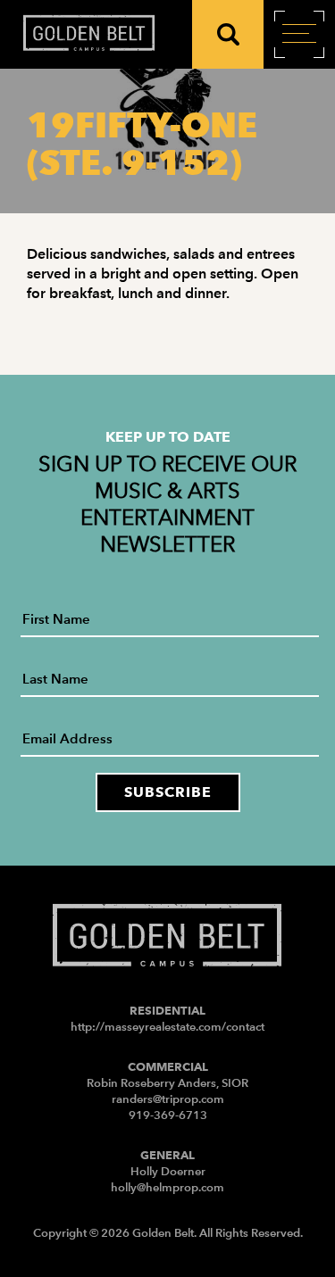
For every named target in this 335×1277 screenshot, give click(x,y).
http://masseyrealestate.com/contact (167, 1026)
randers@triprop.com (168, 1099)
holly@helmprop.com (167, 1187)
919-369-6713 (168, 1115)
